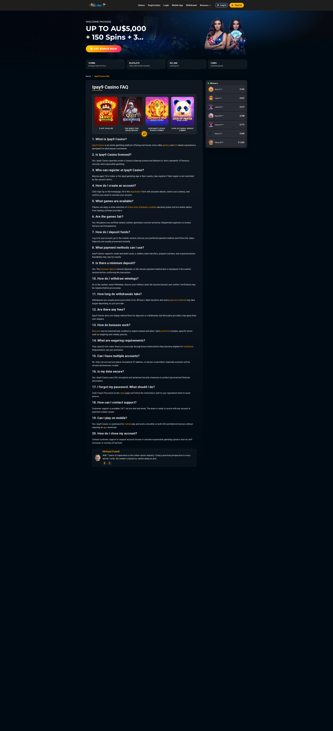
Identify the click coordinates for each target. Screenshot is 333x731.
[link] (226, 89)
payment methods (177, 300)
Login (166, 5)
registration (135, 191)
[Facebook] (105, 463)
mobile (128, 424)
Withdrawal (191, 5)
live (175, 145)
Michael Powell (111, 451)
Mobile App (177, 5)
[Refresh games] (144, 133)
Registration (154, 5)
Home (88, 76)
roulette (152, 207)
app (105, 427)
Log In (223, 5)
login (122, 393)
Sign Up (238, 5)
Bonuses (204, 5)
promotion (165, 331)
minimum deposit (108, 269)
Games (141, 5)
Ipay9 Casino (98, 145)
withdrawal (188, 346)
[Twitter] (109, 463)
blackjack (143, 207)
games (166, 145)
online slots (132, 207)
